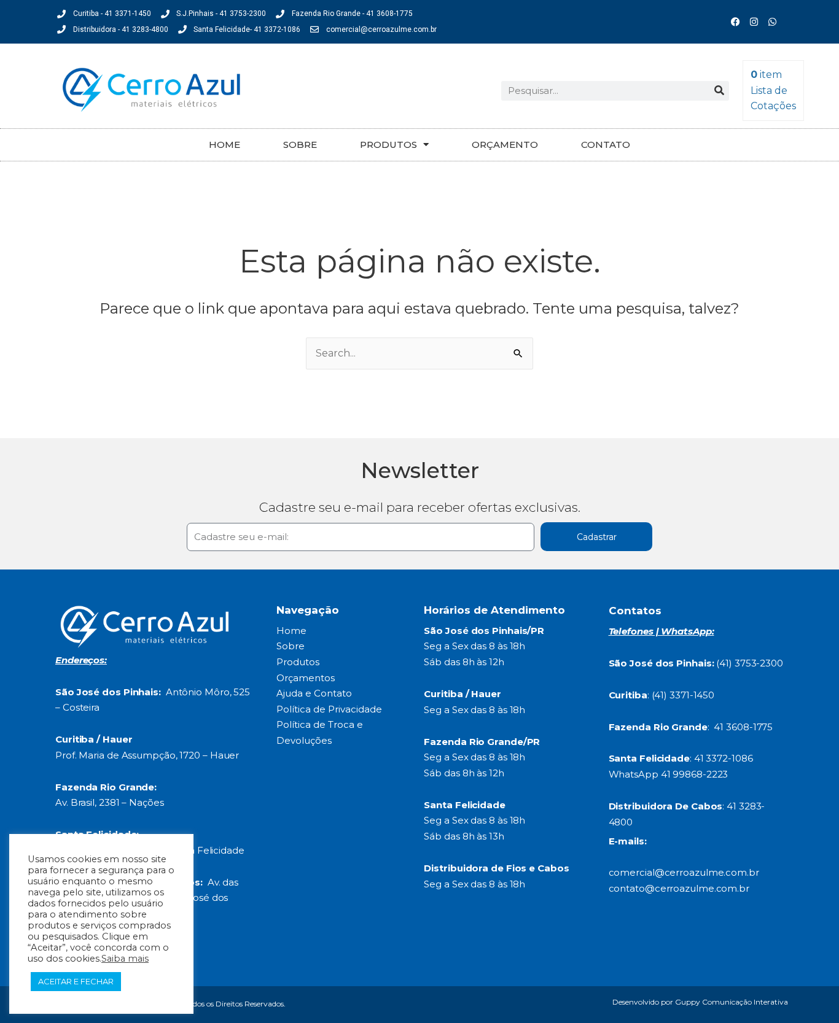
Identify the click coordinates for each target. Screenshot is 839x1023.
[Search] (719, 91)
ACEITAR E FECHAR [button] (76, 981)
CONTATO (605, 144)
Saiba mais (125, 958)
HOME (224, 144)
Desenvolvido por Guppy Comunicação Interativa (700, 1001)
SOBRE (300, 144)
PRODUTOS (388, 144)
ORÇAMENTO (505, 144)
